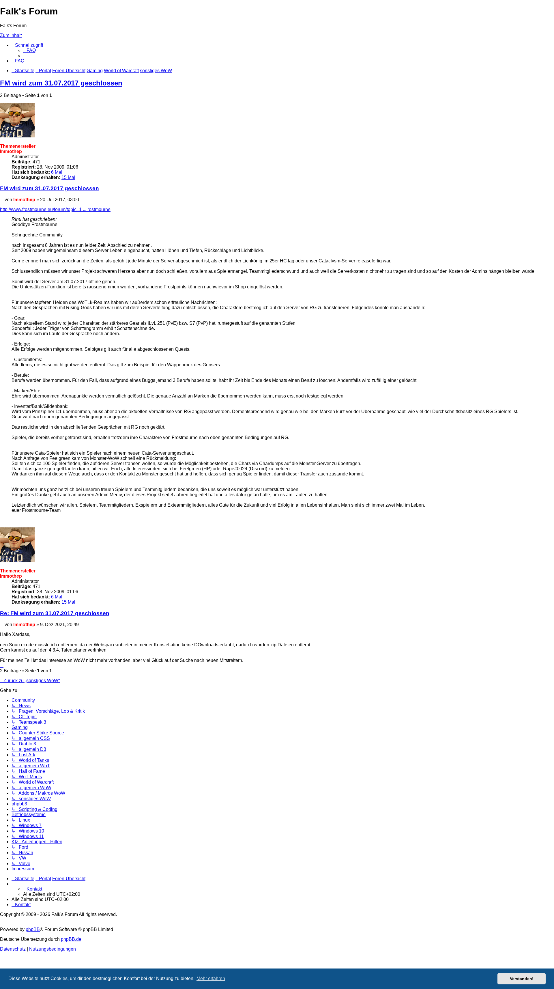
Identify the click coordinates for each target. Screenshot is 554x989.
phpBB (33, 929)
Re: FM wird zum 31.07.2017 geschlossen (54, 613)
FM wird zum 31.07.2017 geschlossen (61, 83)
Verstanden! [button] (522, 978)
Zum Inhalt (11, 35)
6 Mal (56, 172)
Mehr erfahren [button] (210, 978)
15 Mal (68, 177)
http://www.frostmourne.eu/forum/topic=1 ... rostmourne (55, 209)
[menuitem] (29, 50)
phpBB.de (71, 939)
